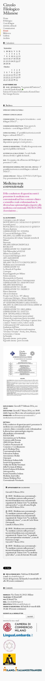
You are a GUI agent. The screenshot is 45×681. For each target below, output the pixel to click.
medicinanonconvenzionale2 (14, 417)
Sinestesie (7, 242)
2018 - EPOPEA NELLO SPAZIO (16, 313)
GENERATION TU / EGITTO (16, 311)
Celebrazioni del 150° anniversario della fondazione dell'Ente (18, 326)
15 (12, 75)
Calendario (9, 43)
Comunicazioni (9, 28)
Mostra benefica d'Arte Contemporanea (19, 280)
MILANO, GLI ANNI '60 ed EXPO (17, 235)
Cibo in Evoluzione (10, 293)
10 (17, 72)
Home (5, 18)
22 (12, 77)
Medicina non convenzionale (14, 264)
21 (9, 77)
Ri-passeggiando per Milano (14, 273)
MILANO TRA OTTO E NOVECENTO (19, 262)
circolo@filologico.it (16, 576)
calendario (25, 487)
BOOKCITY (8, 246)
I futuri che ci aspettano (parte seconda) (19, 318)
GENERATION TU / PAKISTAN (17, 249)
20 (7, 77)
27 (7, 80)
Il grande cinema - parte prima (15, 338)
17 (17, 75)
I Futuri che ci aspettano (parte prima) (18, 316)
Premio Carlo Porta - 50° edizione (16, 296)
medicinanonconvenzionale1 (23, 415)
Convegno (7, 271)
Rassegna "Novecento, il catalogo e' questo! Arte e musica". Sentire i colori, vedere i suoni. (22, 321)
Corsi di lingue (8, 23)
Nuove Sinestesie (9, 291)
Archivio (6, 38)
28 (9, 80)
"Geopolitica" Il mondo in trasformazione (19, 329)
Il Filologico (7, 20)
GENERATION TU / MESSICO (16, 289)
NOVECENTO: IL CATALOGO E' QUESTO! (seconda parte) (21, 223)
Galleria (6, 35)
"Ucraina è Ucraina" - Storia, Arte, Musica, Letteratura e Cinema (19, 332)
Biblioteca (7, 33)
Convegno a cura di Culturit (14, 220)
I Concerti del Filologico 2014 (14, 233)
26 (17, 61)
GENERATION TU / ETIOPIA (16, 231)
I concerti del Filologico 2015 (14, 255)
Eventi (5, 30)
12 (17, 56)
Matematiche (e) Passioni (13, 278)
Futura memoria (9, 275)
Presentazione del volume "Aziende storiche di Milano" (21, 239)
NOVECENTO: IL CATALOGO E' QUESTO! (21, 226)
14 (9, 75)
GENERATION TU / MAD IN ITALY (18, 282)
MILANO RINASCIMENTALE (16, 244)
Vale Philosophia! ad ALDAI (14, 251)
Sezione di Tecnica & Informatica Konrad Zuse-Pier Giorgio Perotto (21, 92)
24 (17, 77)
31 (17, 80)
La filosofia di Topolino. (12, 269)
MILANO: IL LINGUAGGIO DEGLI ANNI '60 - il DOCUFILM (22, 305)
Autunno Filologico (10, 260)
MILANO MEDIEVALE (13, 284)
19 (4, 77)
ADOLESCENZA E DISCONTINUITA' (19, 300)
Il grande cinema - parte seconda (15, 340)
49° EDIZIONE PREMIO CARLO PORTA (20, 302)
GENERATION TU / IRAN (14, 287)
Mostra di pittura (10, 229)
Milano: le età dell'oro (11, 253)
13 (7, 75)
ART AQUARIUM (11, 258)
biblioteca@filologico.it (21, 604)
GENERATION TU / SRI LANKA (17, 309)
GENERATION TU (11, 267)
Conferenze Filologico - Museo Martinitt (19, 298)
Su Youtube (7, 336)
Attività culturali (9, 25)
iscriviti (30, 616)
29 (12, 80)
